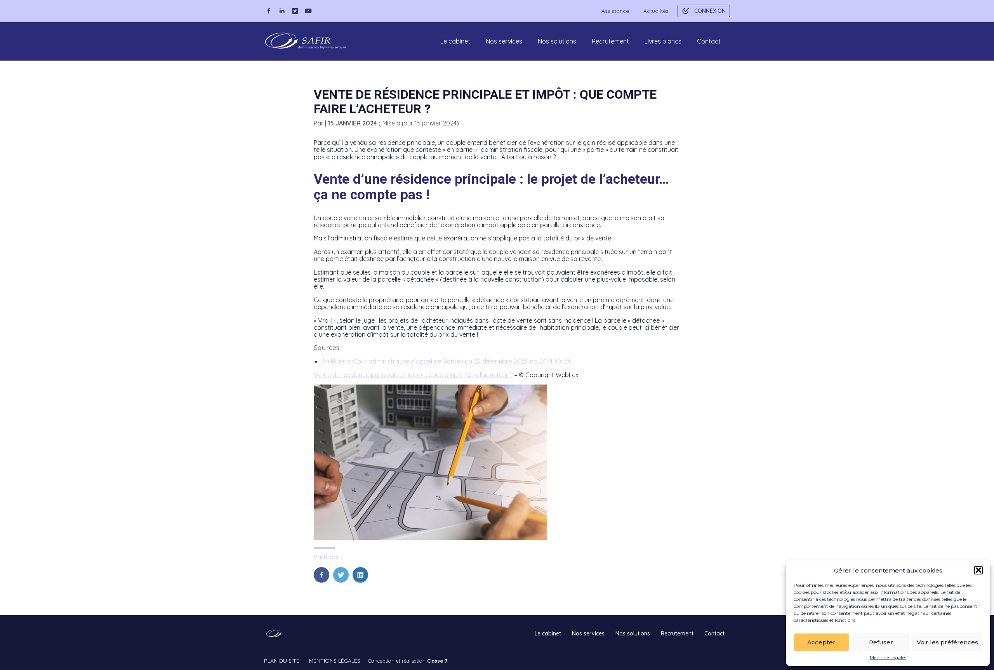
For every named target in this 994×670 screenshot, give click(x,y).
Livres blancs (663, 41)
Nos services (504, 41)
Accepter (821, 642)
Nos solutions (557, 41)
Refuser (881, 642)
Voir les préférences (947, 642)
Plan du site (281, 661)
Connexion (710, 10)
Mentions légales (888, 657)
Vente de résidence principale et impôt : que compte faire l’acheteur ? (413, 375)
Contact (709, 41)
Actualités (656, 10)
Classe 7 (437, 661)
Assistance (615, 10)
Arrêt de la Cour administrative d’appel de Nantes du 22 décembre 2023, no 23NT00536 (446, 361)
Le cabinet (455, 41)
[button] (978, 570)
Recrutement (610, 41)
